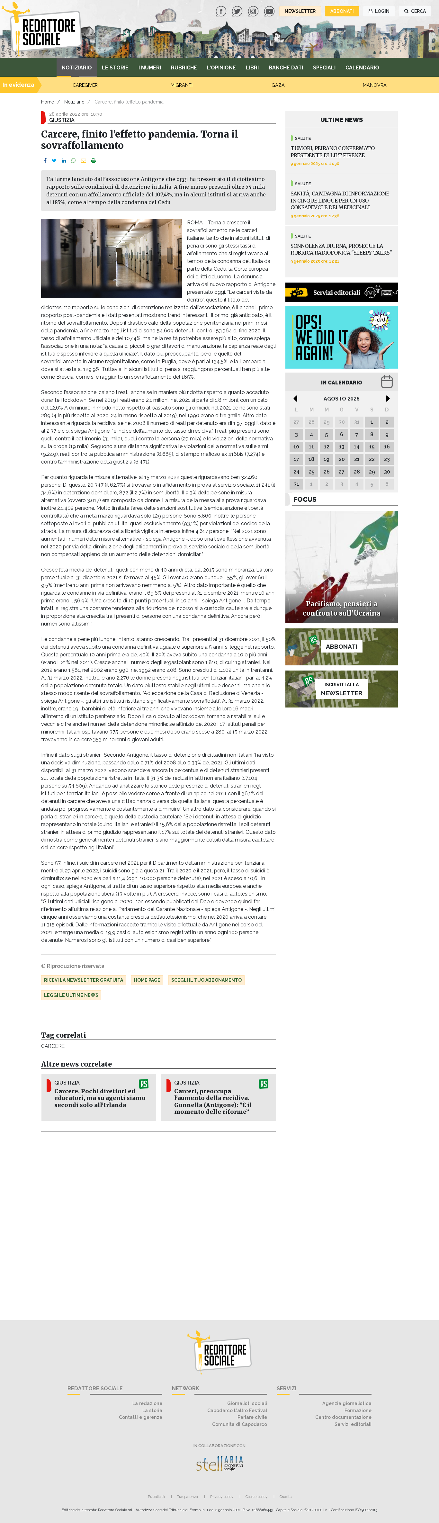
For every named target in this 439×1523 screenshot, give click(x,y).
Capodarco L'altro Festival (237, 1410)
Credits (285, 1496)
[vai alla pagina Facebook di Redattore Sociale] (221, 11)
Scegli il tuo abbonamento (206, 980)
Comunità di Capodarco (239, 1424)
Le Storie (115, 68)
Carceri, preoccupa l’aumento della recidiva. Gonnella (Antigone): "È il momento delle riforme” (213, 1101)
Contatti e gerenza (140, 1417)
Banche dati (286, 68)
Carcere (53, 1046)
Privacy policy (221, 1496)
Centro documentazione (343, 1417)
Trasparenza (187, 1496)
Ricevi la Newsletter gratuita (83, 980)
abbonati (342, 11)
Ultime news (341, 119)
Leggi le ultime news (71, 995)
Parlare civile (252, 1417)
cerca (418, 11)
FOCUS (305, 499)
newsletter (300, 11)
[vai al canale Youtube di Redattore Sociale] (270, 11)
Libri (252, 68)
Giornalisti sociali (247, 1403)
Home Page (147, 980)
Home (47, 101)
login (382, 11)
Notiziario (77, 68)
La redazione (147, 1403)
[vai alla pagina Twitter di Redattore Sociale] (238, 11)
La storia (152, 1410)
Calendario (362, 68)
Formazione (358, 1410)
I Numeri (150, 68)
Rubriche (184, 68)
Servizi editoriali (353, 1424)
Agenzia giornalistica (347, 1403)
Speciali (324, 68)
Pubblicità (156, 1496)
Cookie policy (256, 1496)
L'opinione (221, 68)
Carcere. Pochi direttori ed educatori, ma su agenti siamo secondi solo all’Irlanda (100, 1098)
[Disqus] (158, 1222)
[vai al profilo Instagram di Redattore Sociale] (254, 11)
